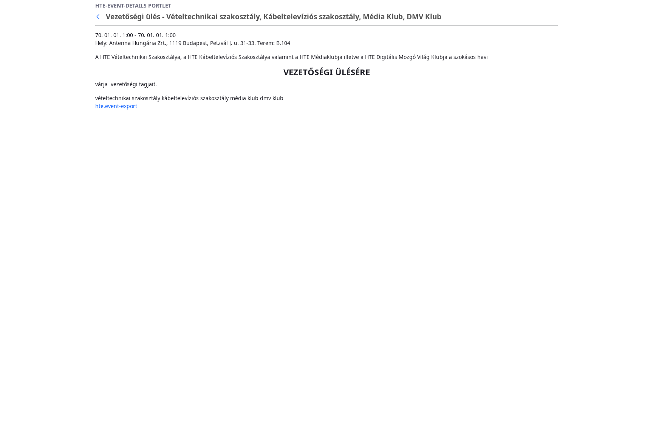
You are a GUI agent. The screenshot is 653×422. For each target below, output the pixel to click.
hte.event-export (116, 106)
